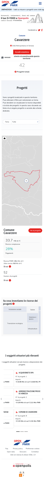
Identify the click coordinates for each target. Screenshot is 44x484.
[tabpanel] (22, 254)
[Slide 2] (22, 429)
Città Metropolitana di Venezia (23, 46)
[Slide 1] (18, 429)
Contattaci (35, 450)
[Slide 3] (26, 429)
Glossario (23, 450)
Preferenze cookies (32, 447)
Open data (11, 450)
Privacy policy (18, 447)
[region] (22, 181)
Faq (6, 447)
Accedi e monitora (22, 52)
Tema (7, 122)
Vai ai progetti (35, 230)
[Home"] (4, 138)
